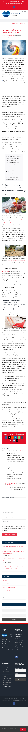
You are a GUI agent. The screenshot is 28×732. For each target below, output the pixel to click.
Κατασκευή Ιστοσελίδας (16, 700)
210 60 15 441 (18, 642)
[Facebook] (16, 657)
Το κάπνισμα (5, 271)
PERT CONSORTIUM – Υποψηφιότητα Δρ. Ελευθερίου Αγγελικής (7, 680)
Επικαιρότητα (5, 37)
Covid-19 (5, 580)
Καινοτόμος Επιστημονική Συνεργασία (13, 546)
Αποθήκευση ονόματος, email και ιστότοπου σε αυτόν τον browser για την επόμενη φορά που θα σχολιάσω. (13, 528)
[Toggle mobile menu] (25, 12)
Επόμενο (22, 23)
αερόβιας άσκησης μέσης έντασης (16, 260)
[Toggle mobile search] (22, 12)
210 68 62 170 (18, 638)
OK (23, 729)
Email (3, 613)
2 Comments (11, 37)
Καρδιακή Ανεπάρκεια (9, 587)
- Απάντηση (20, 450)
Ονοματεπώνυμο (6, 607)
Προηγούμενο (15, 23)
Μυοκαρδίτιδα (6, 591)
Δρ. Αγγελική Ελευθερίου (9, 35)
